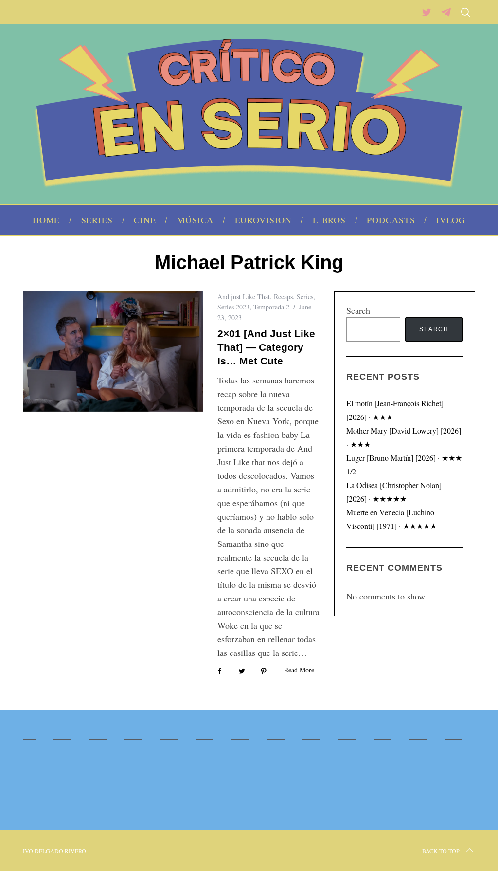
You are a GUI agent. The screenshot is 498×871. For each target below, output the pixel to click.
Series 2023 (233, 306)
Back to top (441, 850)
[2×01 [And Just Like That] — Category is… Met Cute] (113, 351)
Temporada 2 (271, 306)
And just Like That (243, 296)
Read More (299, 670)
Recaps (283, 296)
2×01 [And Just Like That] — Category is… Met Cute (266, 347)
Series (305, 296)
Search (358, 310)
